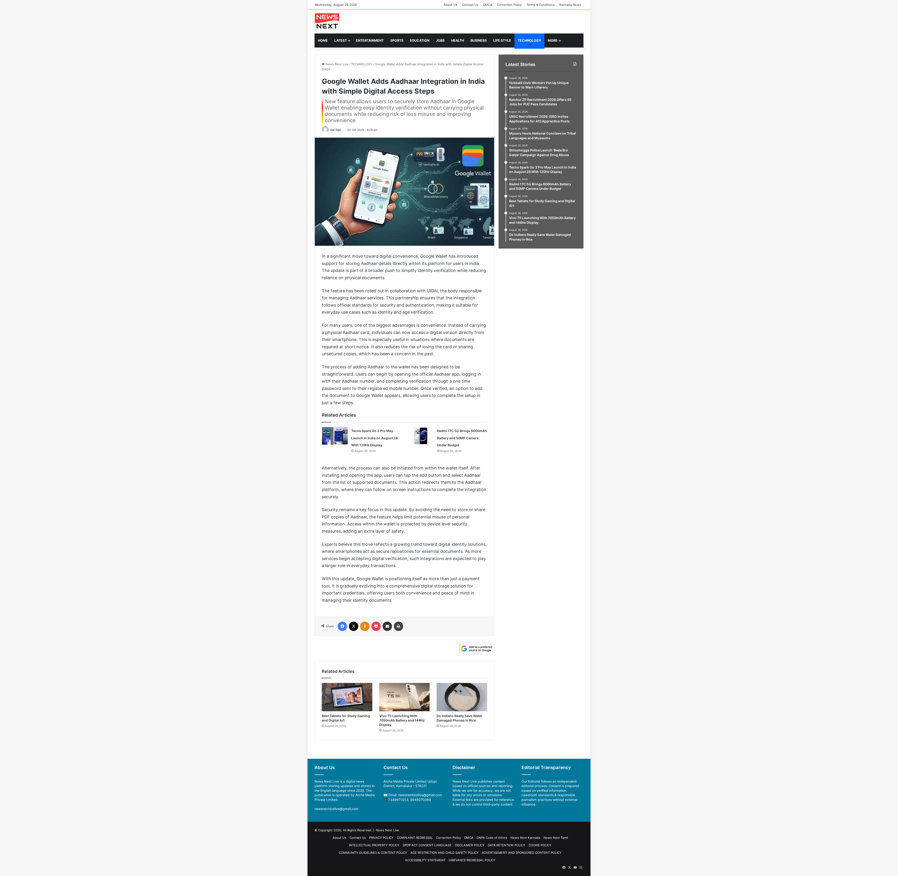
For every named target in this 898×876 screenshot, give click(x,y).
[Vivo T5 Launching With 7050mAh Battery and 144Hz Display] (404, 697)
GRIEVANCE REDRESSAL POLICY (472, 860)
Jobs (440, 40)
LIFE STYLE (502, 40)
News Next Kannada (525, 837)
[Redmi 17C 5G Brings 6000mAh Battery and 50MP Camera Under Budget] (421, 436)
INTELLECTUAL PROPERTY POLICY (374, 845)
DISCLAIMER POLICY (470, 845)
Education (419, 40)
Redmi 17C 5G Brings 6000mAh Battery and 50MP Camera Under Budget (462, 438)
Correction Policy (509, 5)
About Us (450, 5)
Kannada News (570, 5)
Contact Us (470, 5)
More (553, 40)
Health (457, 40)
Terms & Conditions (540, 5)
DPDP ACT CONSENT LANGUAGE (427, 845)
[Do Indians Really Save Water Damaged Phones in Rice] (462, 697)
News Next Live (337, 64)
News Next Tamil (555, 837)
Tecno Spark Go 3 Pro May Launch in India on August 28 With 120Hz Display (374, 438)
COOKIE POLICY (540, 845)
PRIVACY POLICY (381, 837)
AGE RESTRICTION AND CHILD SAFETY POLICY (444, 852)
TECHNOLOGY (529, 40)
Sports (396, 40)
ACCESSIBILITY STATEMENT (425, 860)
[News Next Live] (328, 21)
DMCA (487, 5)
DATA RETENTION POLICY (506, 845)
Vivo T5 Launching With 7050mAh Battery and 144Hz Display (402, 720)
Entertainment (370, 40)
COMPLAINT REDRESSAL (415, 837)
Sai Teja (335, 130)
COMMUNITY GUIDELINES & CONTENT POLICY (373, 852)
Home (323, 40)
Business (479, 40)
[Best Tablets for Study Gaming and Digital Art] (347, 697)
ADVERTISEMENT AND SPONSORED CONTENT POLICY (521, 852)
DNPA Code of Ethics (492, 837)
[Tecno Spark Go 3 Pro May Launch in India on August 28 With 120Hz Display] (335, 436)
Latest (340, 40)
